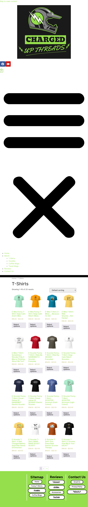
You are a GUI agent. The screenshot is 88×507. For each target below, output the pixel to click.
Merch (6, 256)
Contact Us (9, 271)
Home (6, 253)
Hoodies (12, 261)
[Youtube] (8, 64)
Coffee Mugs (14, 263)
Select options (17, 325)
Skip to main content (8, 1)
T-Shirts (12, 258)
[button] (44, 163)
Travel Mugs (13, 266)
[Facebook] (2, 64)
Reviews (7, 269)
